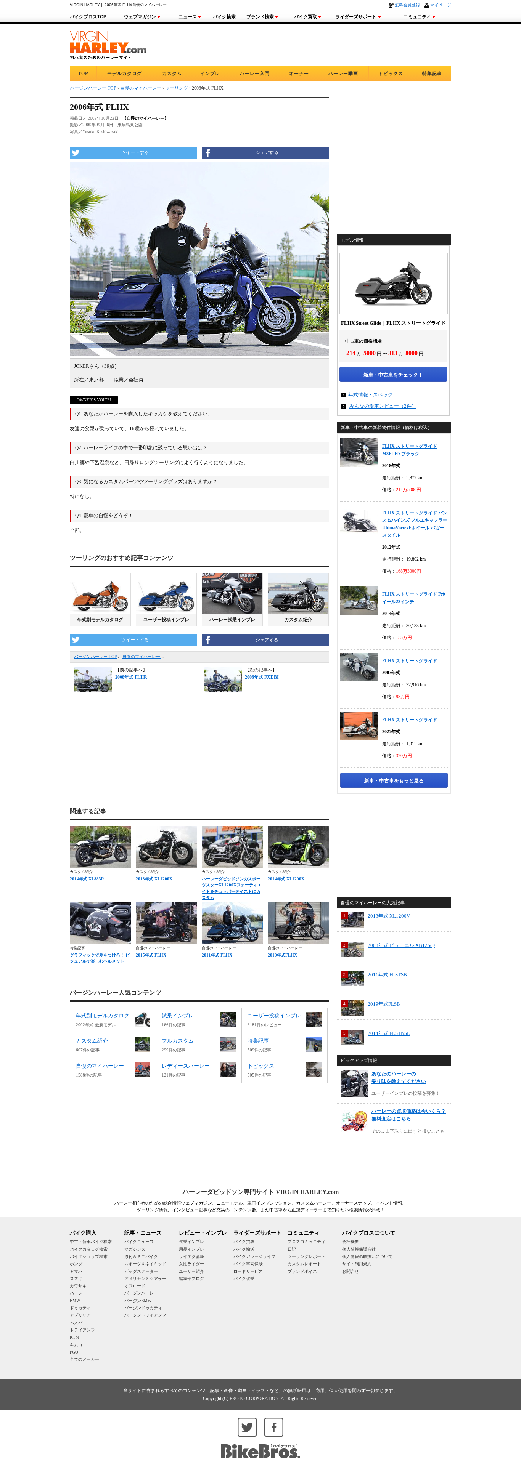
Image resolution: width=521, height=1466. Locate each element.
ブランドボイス (302, 1271)
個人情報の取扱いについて (367, 1256)
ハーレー (78, 1293)
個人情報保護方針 (359, 1249)
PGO (74, 1352)
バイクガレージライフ (254, 1256)
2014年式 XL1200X (286, 878)
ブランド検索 (260, 16)
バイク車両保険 (248, 1263)
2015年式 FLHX (151, 955)
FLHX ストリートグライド (409, 660)
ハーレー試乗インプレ (232, 619)
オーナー (299, 73)
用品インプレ (191, 1249)
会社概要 (350, 1241)
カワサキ (78, 1285)
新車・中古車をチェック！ (393, 375)
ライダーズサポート (355, 16)
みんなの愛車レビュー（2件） (382, 406)
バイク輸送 (243, 1249)
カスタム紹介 (298, 619)
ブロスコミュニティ (306, 1241)
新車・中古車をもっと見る (394, 780)
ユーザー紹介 (191, 1271)
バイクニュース (139, 1241)
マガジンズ (134, 1249)
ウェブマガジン (140, 16)
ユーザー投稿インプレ (166, 619)
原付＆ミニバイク (141, 1256)
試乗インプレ (191, 1241)
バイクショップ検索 (89, 1256)
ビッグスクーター (141, 1271)
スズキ (76, 1278)
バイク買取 (305, 16)
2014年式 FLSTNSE (389, 1033)
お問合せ (350, 1271)
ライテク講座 (191, 1256)
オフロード (134, 1285)
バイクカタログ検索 (89, 1249)
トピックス (390, 73)
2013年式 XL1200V (389, 916)
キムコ (76, 1345)
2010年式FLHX (282, 955)
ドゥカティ (80, 1308)
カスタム (172, 73)
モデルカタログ (124, 73)
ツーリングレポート (306, 1256)
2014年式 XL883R (87, 878)
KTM (74, 1337)
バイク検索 (224, 16)
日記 (292, 1249)
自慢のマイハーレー (141, 656)
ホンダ (76, 1263)
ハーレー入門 (255, 73)
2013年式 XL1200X (154, 878)
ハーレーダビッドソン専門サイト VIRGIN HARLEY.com (261, 1192)
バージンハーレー (141, 1293)
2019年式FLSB (384, 1004)
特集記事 (432, 73)
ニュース (187, 16)
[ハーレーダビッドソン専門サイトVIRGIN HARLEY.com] (108, 44)
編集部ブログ (191, 1278)
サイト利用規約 (356, 1263)
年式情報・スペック (370, 394)
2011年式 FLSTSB (387, 974)
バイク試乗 (243, 1278)
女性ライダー (191, 1263)
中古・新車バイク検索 (91, 1241)
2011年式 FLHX (217, 955)
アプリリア (80, 1315)
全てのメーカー (84, 1359)
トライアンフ (82, 1330)
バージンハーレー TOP (95, 656)
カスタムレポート (304, 1263)
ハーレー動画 (343, 73)
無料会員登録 (407, 5)
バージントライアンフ (145, 1315)
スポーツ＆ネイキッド (145, 1263)
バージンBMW (137, 1300)
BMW (75, 1300)
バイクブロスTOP (88, 16)
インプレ (210, 73)
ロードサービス (248, 1271)
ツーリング (176, 88)
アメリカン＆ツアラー (145, 1278)
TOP (83, 73)
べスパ (76, 1322)
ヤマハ (76, 1271)
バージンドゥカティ (143, 1308)
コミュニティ (417, 16)
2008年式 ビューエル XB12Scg (401, 945)
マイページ (440, 5)
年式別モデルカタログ (100, 619)
